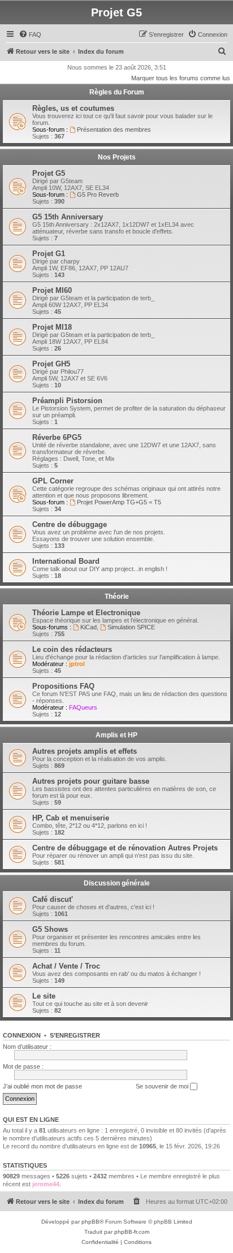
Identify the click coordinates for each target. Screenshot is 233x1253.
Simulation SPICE (131, 627)
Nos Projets (117, 157)
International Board (66, 561)
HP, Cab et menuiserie (70, 818)
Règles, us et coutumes (73, 108)
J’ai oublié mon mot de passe (42, 1086)
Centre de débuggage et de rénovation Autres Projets (125, 848)
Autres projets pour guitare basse (90, 781)
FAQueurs (83, 707)
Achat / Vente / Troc (66, 966)
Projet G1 (48, 253)
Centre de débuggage (69, 524)
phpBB (90, 1222)
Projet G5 (48, 173)
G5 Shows (50, 929)
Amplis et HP (116, 735)
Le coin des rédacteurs (72, 649)
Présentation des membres (114, 129)
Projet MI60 (52, 290)
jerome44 (45, 1184)
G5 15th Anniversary (67, 217)
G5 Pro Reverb (98, 194)
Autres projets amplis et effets (84, 751)
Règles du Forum (116, 92)
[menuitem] (30, 34)
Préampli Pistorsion (67, 400)
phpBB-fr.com (131, 1232)
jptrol (77, 663)
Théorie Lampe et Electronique (86, 612)
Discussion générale (117, 883)
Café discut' (52, 899)
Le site (43, 996)
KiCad (88, 627)
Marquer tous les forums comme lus (180, 78)
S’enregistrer (75, 1035)
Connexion (22, 1035)
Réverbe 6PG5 (56, 437)
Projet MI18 (52, 327)
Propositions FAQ (63, 686)
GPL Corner (53, 481)
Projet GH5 (51, 364)
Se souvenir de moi (163, 1086)
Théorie (117, 596)
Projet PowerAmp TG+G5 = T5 (119, 502)
